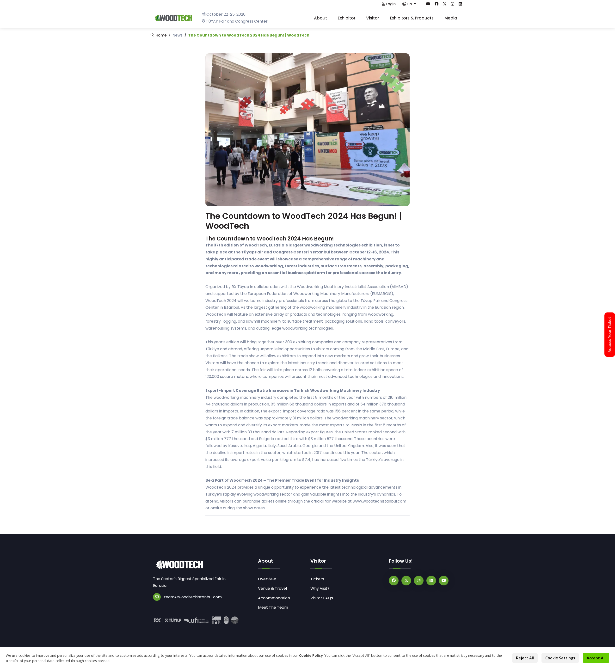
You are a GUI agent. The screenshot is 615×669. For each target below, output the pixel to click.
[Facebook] (394, 580)
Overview (267, 579)
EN (409, 4)
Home (160, 35)
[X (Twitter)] (406, 580)
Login (390, 4)
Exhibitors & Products (412, 18)
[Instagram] (419, 580)
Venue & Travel (272, 588)
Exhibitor (347, 18)
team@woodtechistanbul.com (193, 597)
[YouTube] (444, 580)
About (321, 18)
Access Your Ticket (609, 334)
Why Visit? (320, 588)
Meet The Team (273, 607)
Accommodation (274, 598)
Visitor (373, 18)
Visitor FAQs (321, 598)
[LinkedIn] (431, 580)
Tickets (317, 579)
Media (451, 18)
